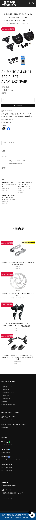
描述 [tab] (4, 142)
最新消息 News (6, 390)
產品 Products (6, 399)
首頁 (5, 14)
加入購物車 (19, 105)
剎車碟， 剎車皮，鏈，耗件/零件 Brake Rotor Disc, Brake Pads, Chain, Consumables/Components (18, 17)
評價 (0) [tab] (11, 142)
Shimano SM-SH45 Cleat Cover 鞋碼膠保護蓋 (9, 184)
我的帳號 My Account (8, 393)
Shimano (7, 119)
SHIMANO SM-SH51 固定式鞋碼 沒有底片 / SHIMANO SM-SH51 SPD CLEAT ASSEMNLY (25, 185)
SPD (11, 119)
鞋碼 (23, 20)
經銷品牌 (4, 401)
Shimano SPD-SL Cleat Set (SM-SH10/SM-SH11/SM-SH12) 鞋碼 (9, 197)
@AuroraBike (6, 452)
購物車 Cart (5, 396)
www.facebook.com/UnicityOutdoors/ (14, 460)
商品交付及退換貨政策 (8, 404)
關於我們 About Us (7, 387)
